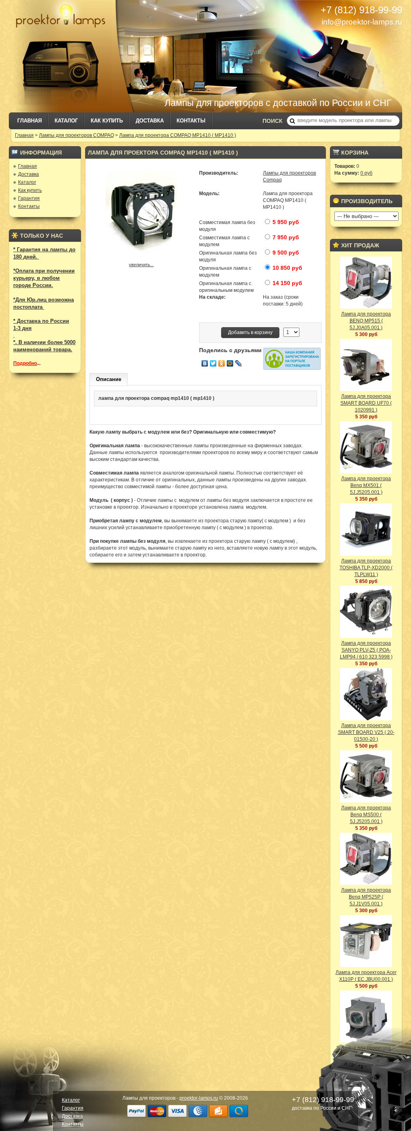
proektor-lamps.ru (198, 1098)
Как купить (107, 121)
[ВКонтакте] (205, 363)
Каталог (66, 121)
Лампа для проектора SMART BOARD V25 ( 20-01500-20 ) (366, 732)
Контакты (191, 121)
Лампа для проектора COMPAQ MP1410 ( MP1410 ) (177, 135)
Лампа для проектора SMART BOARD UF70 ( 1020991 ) (366, 403)
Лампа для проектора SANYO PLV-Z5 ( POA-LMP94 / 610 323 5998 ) (366, 650)
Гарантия (29, 198)
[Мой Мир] (230, 363)
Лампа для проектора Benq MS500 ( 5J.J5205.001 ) (366, 814)
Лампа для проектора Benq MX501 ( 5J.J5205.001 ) (366, 485)
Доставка (150, 121)
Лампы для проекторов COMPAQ (76, 135)
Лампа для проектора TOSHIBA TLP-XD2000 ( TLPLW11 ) (366, 567)
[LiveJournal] (238, 363)
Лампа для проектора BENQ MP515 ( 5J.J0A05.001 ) (366, 320)
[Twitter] (213, 363)
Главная (29, 121)
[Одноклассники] (222, 363)
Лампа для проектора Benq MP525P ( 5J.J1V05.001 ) (366, 897)
